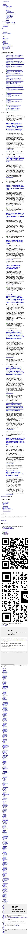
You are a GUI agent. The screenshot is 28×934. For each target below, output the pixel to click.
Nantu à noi (5, 25)
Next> (5, 496)
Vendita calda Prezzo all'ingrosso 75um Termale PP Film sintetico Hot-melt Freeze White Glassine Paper (15, 159)
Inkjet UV (8, 10)
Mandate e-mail (4, 625)
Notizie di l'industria (10, 22)
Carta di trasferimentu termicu (12, 109)
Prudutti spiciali (9, 16)
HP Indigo (8, 7)
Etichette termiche (10, 12)
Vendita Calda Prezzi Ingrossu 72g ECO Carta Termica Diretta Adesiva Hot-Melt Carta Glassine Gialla (15, 187)
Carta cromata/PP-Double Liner (13, 106)
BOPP (7, 20)
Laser (7, 9)
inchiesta (8, 149)
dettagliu (11, 149)
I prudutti (5, 5)
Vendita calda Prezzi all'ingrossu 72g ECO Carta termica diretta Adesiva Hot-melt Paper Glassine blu (15, 215)
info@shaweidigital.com (8, 528)
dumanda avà (3, 520)
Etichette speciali (9, 15)
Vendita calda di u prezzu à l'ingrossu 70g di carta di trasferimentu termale (13, 267)
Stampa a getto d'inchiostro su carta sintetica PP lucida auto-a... (13, 83)
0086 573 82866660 (7, 527)
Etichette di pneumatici (11, 13)
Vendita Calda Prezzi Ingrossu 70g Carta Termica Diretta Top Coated (14, 241)
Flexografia (8, 11)
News (4, 21)
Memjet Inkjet (9, 6)
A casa (4, 4)
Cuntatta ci (5, 26)
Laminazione (9, 17)
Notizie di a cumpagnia (11, 23)
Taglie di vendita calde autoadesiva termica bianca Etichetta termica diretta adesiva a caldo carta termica (15, 473)
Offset (7, 18)
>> (7, 496)
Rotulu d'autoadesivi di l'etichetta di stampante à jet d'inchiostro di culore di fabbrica (14, 75)
